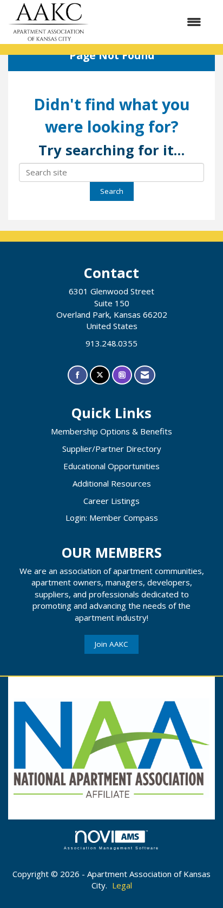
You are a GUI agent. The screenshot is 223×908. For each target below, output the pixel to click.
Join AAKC (111, 644)
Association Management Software (111, 848)
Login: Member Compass (111, 517)
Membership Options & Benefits (111, 431)
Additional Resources (112, 483)
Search (111, 191)
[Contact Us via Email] (144, 374)
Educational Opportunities (111, 466)
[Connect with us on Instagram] (122, 374)
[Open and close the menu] (150, 22)
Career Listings (111, 500)
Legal (122, 885)
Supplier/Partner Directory (111, 448)
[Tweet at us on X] (100, 374)
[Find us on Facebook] (78, 374)
